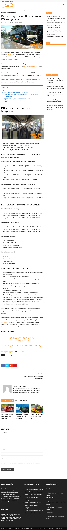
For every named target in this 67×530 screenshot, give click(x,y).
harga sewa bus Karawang (30, 66)
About (39, 528)
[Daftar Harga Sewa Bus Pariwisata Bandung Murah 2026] (22, 408)
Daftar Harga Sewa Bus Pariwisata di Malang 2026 (37, 416)
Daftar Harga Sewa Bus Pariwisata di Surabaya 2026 (55, 35)
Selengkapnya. (9, 502)
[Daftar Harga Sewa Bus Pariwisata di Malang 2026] (37, 408)
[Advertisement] (56, 59)
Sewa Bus (24, 5)
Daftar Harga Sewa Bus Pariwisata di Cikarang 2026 (55, 80)
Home (18, 5)
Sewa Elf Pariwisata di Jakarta (33, 492)
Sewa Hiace (38, 5)
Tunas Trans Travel (8, 22)
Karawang (4, 322)
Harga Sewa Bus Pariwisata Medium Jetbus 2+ (19, 98)
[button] (64, 5)
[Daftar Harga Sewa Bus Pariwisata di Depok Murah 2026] (7, 408)
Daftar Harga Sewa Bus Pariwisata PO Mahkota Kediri (33, 377)
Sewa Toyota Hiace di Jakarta (33, 494)
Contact (44, 528)
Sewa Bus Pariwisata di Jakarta (34, 489)
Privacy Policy (58, 528)
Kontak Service (10, 102)
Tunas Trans (11, 54)
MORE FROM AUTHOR (21, 400)
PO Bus (14, 12)
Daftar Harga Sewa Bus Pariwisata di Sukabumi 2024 (55, 94)
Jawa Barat (14, 10)
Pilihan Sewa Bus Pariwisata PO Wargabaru (15, 92)
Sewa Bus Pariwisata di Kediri (33, 513)
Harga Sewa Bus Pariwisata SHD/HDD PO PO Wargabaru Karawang (22, 95)
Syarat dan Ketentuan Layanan (15, 100)
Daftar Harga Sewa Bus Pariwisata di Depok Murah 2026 (7, 416)
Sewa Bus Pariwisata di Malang (34, 510)
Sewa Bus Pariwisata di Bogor (33, 502)
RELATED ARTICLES (7, 400)
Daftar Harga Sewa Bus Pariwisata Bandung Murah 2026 (22, 416)
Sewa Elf (30, 5)
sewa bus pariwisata (11, 355)
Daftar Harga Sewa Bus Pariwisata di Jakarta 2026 (54, 31)
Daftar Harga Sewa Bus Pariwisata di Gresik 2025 (55, 107)
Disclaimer (50, 528)
